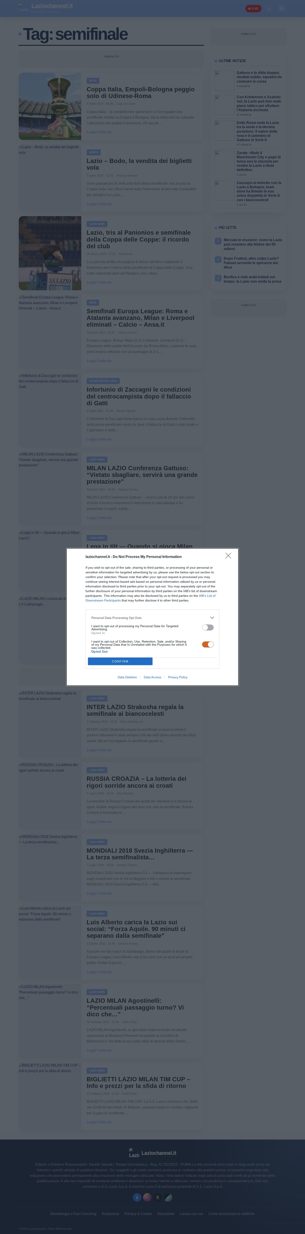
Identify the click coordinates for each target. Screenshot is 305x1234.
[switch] (208, 627)
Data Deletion (127, 677)
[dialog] (152, 617)
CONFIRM (120, 661)
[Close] (230, 557)
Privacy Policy (178, 677)
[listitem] (152, 617)
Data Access (152, 677)
